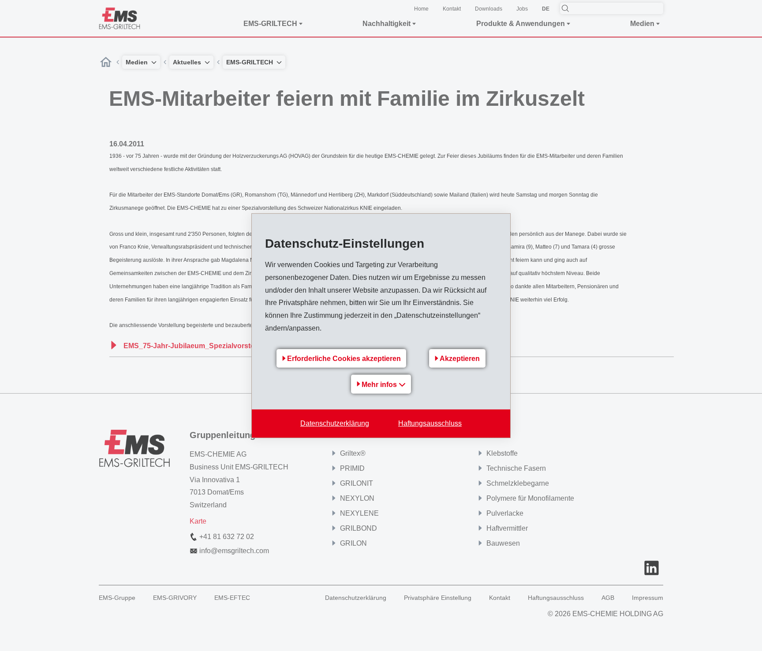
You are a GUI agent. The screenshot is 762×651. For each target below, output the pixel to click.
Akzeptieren (460, 358)
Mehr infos (380, 384)
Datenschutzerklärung (334, 423)
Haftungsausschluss (430, 423)
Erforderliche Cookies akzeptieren (344, 358)
